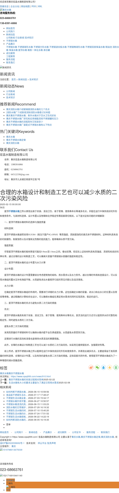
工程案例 (10, 56)
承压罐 (46, 49)
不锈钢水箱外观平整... (17, 401)
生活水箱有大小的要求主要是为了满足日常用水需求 (34, 382)
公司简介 (10, 31)
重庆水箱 (10, 136)
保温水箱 (13, 49)
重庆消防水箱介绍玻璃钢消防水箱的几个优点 (28, 109)
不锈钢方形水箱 (41, 46)
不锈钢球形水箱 (25, 46)
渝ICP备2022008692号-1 (12, 443)
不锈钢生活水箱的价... (17, 413)
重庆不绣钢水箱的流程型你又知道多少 (24, 121)
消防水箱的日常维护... (17, 407)
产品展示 (10, 43)
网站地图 (25, 6)
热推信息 (4, 6)
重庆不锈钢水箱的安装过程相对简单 (26, 379)
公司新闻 (10, 37)
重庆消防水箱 (12, 142)
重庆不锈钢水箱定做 (16, 139)
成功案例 (10, 53)
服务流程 (10, 59)
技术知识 (29, 37)
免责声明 (51, 443)
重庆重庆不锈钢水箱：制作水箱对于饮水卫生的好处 (31, 115)
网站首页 (10, 28)
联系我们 (10, 62)
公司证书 (76, 432)
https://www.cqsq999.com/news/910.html (31, 376)
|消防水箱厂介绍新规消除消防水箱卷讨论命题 (28, 112)
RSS (34, 6)
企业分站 (15, 6)
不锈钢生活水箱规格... (17, 416)
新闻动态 (10, 34)
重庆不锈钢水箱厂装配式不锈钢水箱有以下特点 (29, 124)
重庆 (13, 446)
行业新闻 (19, 37)
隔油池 (108, 46)
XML (40, 6)
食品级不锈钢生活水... (17, 394)
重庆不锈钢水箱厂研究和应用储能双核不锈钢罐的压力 (32, 118)
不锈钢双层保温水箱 (95, 46)
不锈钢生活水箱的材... (17, 410)
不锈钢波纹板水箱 (58, 46)
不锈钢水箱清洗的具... (17, 404)
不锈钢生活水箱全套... (17, 397)
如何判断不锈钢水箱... (17, 391)
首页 (13, 79)
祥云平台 (42, 443)
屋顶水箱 (22, 49)
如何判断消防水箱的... (17, 419)
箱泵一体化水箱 (35, 49)
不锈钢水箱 (11, 40)
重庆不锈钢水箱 (16, 373)
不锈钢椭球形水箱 (76, 46)
